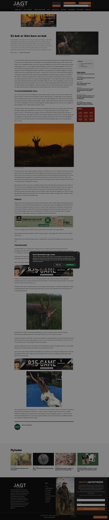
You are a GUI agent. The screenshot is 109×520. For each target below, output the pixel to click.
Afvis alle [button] (58, 264)
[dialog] (54, 260)
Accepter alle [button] (70, 264)
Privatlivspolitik (46, 261)
